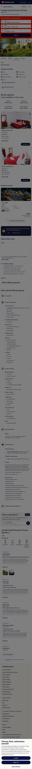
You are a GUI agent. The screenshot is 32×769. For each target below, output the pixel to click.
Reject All (16, 762)
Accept (16, 758)
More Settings (16, 766)
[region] (16, 754)
